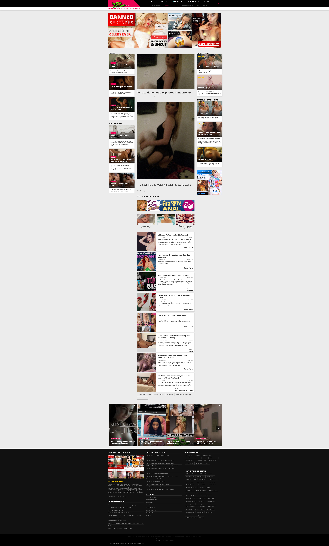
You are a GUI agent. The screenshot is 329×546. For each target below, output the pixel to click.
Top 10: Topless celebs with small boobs (157, 484)
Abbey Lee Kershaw (191, 479)
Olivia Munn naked (191, 501)
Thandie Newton (199, 509)
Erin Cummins (213, 515)
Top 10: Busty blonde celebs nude (172, 315)
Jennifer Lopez (211, 482)
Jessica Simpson (190, 484)
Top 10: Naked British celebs (154, 471)
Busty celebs (170, 394)
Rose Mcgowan (190, 504)
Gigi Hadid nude (201, 493)
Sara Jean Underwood (205, 495)
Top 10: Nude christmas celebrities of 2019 (158, 455)
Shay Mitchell (200, 476)
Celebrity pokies (203, 113)
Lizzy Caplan (202, 506)
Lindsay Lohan (212, 484)
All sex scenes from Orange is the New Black (121, 108)
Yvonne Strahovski (190, 498)
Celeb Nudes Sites (187, 5)
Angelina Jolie (202, 479)
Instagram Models (201, 460)
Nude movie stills (142, 398)
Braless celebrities (159, 394)
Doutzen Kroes (211, 501)
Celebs (167, 5)
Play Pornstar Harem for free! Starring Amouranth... (174, 256)
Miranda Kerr (189, 490)
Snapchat (197, 458)
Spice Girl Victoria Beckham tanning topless (120, 528)
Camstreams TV (202, 5)
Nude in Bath (199, 463)
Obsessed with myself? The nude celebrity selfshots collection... (145, 226)
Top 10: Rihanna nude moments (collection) (158, 458)
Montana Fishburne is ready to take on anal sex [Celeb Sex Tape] (174, 377)
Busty (207, 463)
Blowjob (205, 458)
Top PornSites (178, 1)
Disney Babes (212, 460)
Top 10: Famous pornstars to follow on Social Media (160, 468)
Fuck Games (149, 502)
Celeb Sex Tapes (163, 1)
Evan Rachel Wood (190, 506)
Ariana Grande (189, 473)
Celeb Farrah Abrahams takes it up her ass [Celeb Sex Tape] (174, 336)
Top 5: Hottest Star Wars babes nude (156, 479)
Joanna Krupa (209, 512)
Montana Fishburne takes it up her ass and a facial (209, 133)
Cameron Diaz (189, 482)
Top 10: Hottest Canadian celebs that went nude (159, 460)
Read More (188, 247)
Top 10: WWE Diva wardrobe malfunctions (157, 486)
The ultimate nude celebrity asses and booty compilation (124, 505)
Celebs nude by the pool (165, 225)
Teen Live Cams (155, 5)
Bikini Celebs (213, 458)
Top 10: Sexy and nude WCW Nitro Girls (157, 473)
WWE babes (211, 498)
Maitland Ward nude (191, 495)
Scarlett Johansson (191, 487)
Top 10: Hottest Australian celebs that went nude (160, 463)
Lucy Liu (113, 135)
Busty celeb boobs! (205, 159)
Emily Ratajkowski (191, 517)
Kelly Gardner (211, 506)
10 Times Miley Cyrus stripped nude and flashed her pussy (162, 465)
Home (152, 1)
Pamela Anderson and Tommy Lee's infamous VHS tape (172, 357)
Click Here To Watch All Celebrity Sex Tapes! (166, 185)
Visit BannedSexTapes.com (116, 496)
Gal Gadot (199, 473)
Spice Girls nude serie (204, 487)
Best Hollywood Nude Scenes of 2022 (173, 275)
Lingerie (198, 455)
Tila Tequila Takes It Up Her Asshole (120, 66)
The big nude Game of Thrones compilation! (120, 526)
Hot (175, 5)
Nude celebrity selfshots (144, 394)
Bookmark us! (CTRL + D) (153, 96)
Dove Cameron (208, 473)
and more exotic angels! (120, 136)
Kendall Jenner (213, 504)
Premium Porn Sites (151, 499)
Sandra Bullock (190, 512)
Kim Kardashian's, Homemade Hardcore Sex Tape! (121, 87)
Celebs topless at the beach (183, 394)
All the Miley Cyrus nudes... (207, 88)
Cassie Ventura (190, 515)
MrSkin (190, 290)
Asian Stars (189, 458)
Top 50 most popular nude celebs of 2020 (119, 507)
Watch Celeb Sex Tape (183, 390)
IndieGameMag (150, 507)
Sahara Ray (201, 501)
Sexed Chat (207, 1)
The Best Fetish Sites (152, 497)
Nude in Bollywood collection (116, 518)
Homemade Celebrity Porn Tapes (117, 520)
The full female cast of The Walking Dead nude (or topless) (124, 515)
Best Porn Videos (151, 505)
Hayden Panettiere (202, 515)
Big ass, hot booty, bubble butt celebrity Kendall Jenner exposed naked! (185, 226)
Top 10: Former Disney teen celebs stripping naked (160, 489)
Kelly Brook (189, 509)
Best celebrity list (151, 510)
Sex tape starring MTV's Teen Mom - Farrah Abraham (121, 160)
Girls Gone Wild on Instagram (209, 67)
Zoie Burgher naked (202, 504)
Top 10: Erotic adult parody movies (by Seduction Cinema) (162, 476)
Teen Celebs (189, 463)
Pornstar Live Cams (194, 1)
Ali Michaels (210, 476)
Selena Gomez (200, 482)
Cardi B (200, 517)
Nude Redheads (207, 455)
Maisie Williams (190, 476)
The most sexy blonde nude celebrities (119, 512)
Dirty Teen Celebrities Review (116, 510)
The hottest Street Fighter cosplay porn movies (174, 296)
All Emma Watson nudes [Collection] (173, 235)
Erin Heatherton (190, 493)
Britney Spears (213, 479)
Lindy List (149, 515)
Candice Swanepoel (201, 490)
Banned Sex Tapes (115, 481)
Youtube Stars (189, 460)
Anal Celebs (189, 455)
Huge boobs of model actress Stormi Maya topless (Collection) (125, 523)
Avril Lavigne (210, 509)
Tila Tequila (202, 498)
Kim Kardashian (201, 484)
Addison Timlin (213, 490)
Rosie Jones (200, 512)
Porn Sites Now (150, 513)
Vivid (191, 351)
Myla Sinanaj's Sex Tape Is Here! (120, 184)
